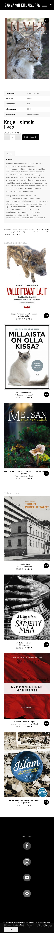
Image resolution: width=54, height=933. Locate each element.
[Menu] (43, 5)
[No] (50, 926)
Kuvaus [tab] (9, 154)
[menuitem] (36, 5)
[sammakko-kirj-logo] (22, 5)
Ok (11, 930)
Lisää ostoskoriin (30, 137)
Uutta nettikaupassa (41, 229)
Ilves (43, 232)
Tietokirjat (22, 232)
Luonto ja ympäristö (11, 232)
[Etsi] (36, 5)
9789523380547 (16, 235)
